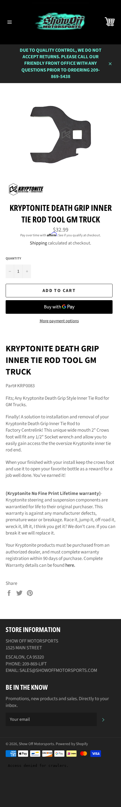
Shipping (38, 243)
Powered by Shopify (72, 744)
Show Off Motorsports (36, 744)
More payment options (59, 321)
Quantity (13, 258)
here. (70, 565)
